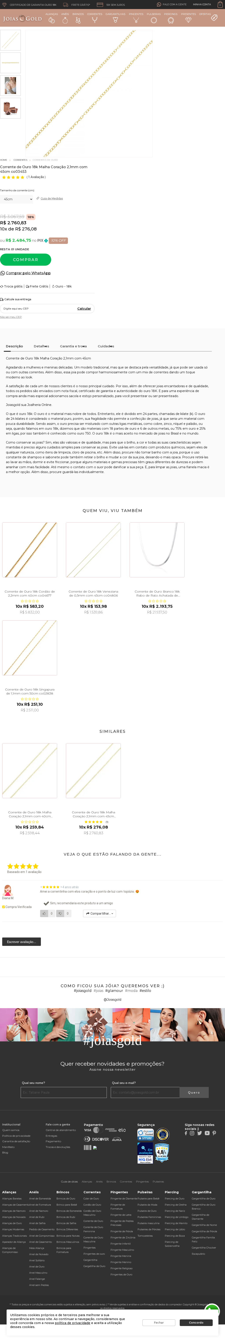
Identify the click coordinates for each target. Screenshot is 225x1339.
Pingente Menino (121, 1262)
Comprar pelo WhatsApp (28, 273)
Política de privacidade (16, 1135)
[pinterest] (214, 1133)
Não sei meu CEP (11, 317)
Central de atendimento (61, 1130)
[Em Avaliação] (145, 1153)
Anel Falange (37, 1278)
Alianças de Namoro (13, 1210)
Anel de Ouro (36, 1266)
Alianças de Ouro (12, 1223)
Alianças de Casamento (15, 1204)
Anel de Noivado (38, 1254)
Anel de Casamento (40, 1241)
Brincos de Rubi (65, 1217)
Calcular (84, 309)
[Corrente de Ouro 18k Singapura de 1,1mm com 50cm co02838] (29, 647)
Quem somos (10, 1130)
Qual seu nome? (33, 1083)
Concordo (196, 1322)
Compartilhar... (100, 913)
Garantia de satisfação (16, 1141)
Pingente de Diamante (124, 1198)
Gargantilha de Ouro (203, 1198)
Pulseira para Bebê (148, 1198)
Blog (5, 1152)
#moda (131, 991)
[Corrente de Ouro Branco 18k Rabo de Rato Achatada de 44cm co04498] (157, 549)
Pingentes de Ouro (121, 1274)
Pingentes (136, 14)
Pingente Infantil (121, 1243)
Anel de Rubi (36, 1217)
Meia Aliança (36, 1248)
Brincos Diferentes (67, 1229)
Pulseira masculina (149, 1223)
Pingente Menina (121, 1256)
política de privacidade (72, 1323)
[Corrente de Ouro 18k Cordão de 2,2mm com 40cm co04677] (29, 549)
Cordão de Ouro (92, 1204)
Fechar (159, 1322)
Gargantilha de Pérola (204, 1231)
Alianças (51, 14)
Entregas (51, 1135)
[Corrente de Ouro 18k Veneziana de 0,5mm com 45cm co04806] (93, 549)
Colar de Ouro (91, 1198)
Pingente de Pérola (122, 1231)
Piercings (170, 14)
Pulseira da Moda (147, 1204)
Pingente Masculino (122, 1249)
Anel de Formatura (40, 1204)
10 (3, 229)
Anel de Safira (37, 1223)
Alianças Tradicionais (14, 1235)
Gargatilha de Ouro (94, 1266)
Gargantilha (90, 1260)
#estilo (145, 991)
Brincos (78, 14)
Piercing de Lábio (175, 1229)
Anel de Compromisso (41, 1235)
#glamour (114, 991)
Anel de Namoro (38, 1210)
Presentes (188, 14)
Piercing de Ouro (174, 1198)
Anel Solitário (37, 1260)
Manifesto (8, 1147)
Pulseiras (154, 14)
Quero (194, 1092)
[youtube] (207, 1133)
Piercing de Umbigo (176, 1217)
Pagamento (53, 1141)
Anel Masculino (38, 1272)
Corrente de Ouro (93, 1221)
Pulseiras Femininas (149, 1217)
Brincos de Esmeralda (69, 1210)
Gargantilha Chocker (204, 1247)
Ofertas (205, 14)
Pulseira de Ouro (147, 1210)
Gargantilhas (115, 14)
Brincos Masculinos (67, 1241)
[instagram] (192, 1133)
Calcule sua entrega (17, 299)
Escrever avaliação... (21, 941)
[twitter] (199, 1133)
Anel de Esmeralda (40, 1198)
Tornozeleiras (145, 1235)
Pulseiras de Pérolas (149, 1229)
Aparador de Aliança (14, 1241)
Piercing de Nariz (175, 1210)
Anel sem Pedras (39, 1285)
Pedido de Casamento (41, 1229)
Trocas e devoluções (58, 1147)
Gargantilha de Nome (204, 1225)
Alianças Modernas (13, 1229)
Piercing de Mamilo (176, 1223)
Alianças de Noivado (14, 1217)
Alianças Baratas (12, 1198)
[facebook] (186, 1133)
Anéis (65, 14)
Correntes (94, 14)
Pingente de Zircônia (123, 1237)
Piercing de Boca (175, 1235)
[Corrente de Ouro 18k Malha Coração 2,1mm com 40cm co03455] (29, 770)
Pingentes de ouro (94, 1253)
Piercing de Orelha (176, 1204)
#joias (98, 991)
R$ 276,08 (26, 229)
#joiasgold (83, 991)
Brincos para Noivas (68, 1235)
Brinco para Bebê (66, 1204)
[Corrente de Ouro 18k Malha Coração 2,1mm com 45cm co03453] (93, 770)
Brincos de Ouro (65, 1198)
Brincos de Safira (66, 1223)
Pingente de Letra (121, 1214)
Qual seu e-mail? (124, 1083)
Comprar (25, 259)
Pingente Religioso (121, 1268)
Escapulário (198, 1253)
